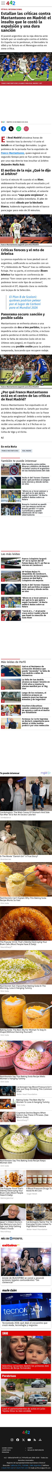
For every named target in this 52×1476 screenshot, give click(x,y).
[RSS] (35, 1440)
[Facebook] (17, 1440)
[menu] (3, 3)
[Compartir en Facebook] (3, 128)
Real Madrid (26, 451)
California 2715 (15, 1465)
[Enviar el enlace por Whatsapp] (18, 128)
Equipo (30, 1448)
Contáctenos (6, 1450)
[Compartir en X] (11, 128)
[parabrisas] (26, 1377)
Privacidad (5, 1452)
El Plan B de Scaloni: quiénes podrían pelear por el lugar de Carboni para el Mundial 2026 (25, 302)
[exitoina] (26, 1246)
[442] (26, 1432)
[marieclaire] (26, 1291)
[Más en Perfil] (16, 1238)
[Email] (26, 128)
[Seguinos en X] (23, 1440)
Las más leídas (10, 554)
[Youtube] (29, 1440)
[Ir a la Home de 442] (10, 4)
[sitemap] (40, 1440)
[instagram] (12, 1440)
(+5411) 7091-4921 (8, 1468)
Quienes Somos (7, 1448)
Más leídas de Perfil (13, 662)
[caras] (26, 1334)
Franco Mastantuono (10, 451)
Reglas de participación (36, 1450)
